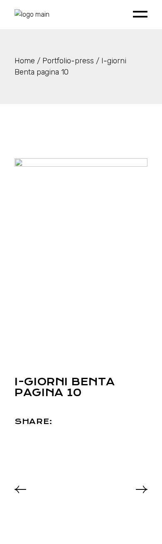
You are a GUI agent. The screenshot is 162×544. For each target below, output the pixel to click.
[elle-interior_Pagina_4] (81, 250)
